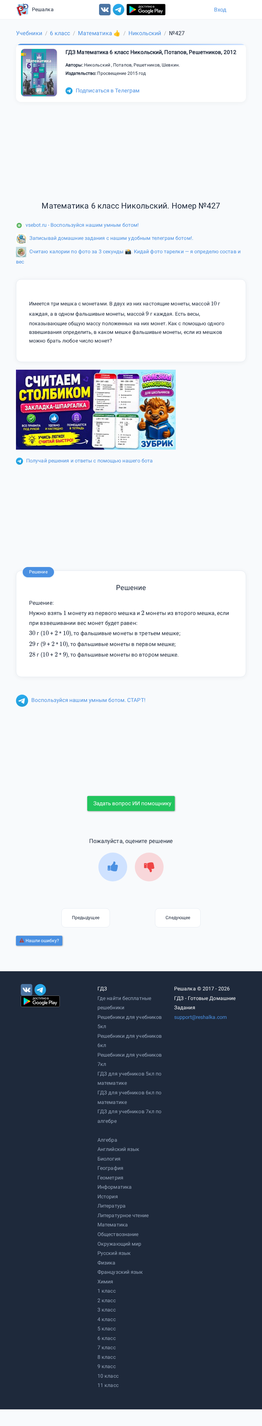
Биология (108, 1159)
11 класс (108, 1385)
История (107, 1197)
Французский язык (120, 1272)
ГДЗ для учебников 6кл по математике (129, 1097)
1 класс (106, 1291)
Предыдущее (85, 917)
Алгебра (107, 1140)
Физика (106, 1263)
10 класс (108, 1376)
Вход (220, 9)
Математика (112, 1225)
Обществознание (117, 1234)
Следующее (178, 917)
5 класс (106, 1329)
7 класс (106, 1347)
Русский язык (114, 1253)
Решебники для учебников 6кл (129, 1041)
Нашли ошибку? (42, 940)
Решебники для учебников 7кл (129, 1060)
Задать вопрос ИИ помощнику (132, 803)
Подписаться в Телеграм (108, 90)
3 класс (106, 1310)
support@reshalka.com (200, 1017)
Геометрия (110, 1178)
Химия (105, 1282)
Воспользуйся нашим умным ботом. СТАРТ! (88, 700)
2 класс (106, 1300)
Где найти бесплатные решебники (124, 1003)
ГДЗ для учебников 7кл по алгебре (129, 1116)
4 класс (106, 1319)
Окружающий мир (119, 1244)
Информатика (114, 1187)
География (110, 1168)
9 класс (106, 1366)
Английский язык (118, 1149)
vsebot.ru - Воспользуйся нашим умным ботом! (82, 225)
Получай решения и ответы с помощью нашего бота (89, 461)
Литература (111, 1206)
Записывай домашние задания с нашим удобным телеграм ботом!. (111, 238)
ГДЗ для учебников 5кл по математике (129, 1078)
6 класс (106, 1338)
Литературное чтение (123, 1215)
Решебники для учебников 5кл (129, 1022)
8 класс (106, 1357)
